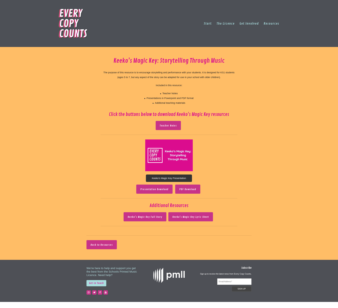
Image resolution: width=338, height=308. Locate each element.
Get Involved (249, 24)
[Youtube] (106, 292)
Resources (271, 24)
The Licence (226, 24)
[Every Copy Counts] (73, 23)
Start (208, 24)
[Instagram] (88, 292)
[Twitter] (94, 292)
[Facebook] (100, 292)
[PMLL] (169, 275)
